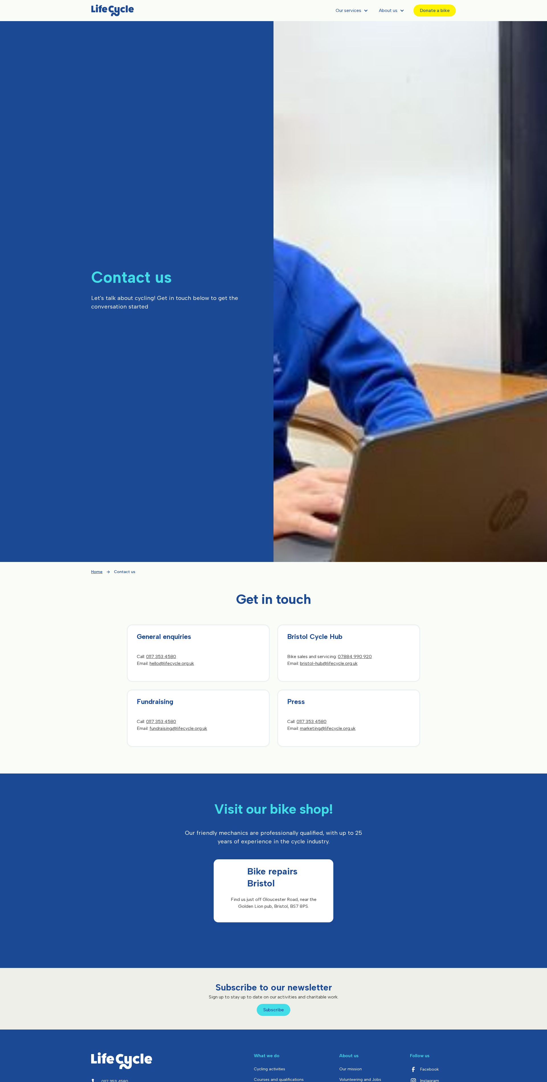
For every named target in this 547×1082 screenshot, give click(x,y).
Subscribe (273, 1009)
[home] (112, 10)
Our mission (350, 1069)
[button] (350, 11)
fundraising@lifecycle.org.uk (178, 728)
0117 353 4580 (161, 656)
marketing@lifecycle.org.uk (328, 728)
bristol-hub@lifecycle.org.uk (329, 663)
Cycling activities (269, 1069)
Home (97, 571)
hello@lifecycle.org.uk (172, 663)
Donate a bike (435, 10)
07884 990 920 (355, 656)
